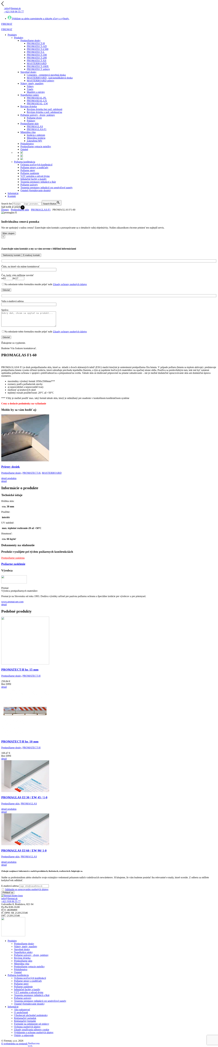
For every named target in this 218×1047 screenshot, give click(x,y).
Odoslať (6, 290)
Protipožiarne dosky (11, 473)
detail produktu (8, 478)
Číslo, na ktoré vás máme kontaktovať (20, 266)
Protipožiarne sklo (20, 209)
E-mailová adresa (10, 886)
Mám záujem (9, 233)
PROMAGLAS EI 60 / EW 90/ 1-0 (24, 850)
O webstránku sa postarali (15, 1043)
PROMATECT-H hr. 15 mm (19, 669)
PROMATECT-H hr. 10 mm (19, 741)
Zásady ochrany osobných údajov (70, 284)
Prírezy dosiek (10, 466)
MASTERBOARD (52, 473)
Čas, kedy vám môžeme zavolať (17, 275)
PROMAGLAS (29, 803)
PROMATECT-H (32, 473)
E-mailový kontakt (31, 255)
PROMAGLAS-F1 (41, 209)
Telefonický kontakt (12, 255)
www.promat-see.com (12, 601)
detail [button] (4, 481)
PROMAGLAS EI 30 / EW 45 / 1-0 (24, 797)
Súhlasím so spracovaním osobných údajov (27, 889)
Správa (4, 310)
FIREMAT (6, 24)
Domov (5, 209)
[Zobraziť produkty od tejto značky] (14, 582)
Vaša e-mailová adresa (12, 301)
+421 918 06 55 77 (11, 901)
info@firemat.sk (9, 898)
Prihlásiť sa (8, 892)
